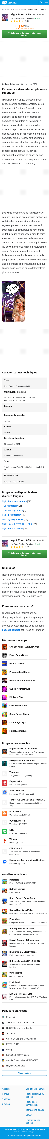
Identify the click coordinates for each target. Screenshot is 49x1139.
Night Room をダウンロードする (17, 524)
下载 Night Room (10, 506)
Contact (5, 1094)
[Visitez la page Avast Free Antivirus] (24, 27)
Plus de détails (24, 1073)
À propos (6, 1089)
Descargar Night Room (12, 519)
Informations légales (35, 1110)
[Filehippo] (9, 2)
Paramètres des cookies (33, 1121)
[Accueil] (3, 9)
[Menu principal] (46, 2)
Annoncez (6, 1099)
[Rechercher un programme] (41, 2)
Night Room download (12, 528)
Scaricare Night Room (12, 510)
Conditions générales (35, 1089)
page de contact (11, 630)
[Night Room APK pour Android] (5, 17)
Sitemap (6, 1104)
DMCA (29, 1115)
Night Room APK (27, 14)
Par (21, 18)
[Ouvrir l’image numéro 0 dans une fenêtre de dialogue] (13, 301)
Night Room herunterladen (14, 501)
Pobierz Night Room (11, 515)
